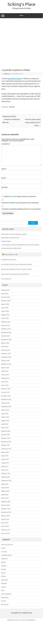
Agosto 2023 (5, 367)
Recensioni (4, 580)
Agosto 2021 (5, 452)
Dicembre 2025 (6, 300)
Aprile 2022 (4, 424)
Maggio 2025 (5, 314)
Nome (4, 169)
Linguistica (4, 558)
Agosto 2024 (5, 343)
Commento (6, 144)
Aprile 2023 (4, 381)
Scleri (3, 590)
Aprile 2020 (4, 494)
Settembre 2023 (6, 364)
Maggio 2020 (5, 491)
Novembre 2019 (6, 512)
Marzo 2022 (5, 427)
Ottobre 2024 (5, 336)
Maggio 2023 (5, 378)
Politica (3, 576)
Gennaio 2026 (5, 297)
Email (4, 178)
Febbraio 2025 (5, 322)
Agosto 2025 (5, 304)
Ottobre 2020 (5, 477)
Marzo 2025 (5, 318)
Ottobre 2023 (5, 360)
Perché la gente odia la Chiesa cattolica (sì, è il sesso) (32, 122)
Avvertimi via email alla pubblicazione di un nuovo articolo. (21, 209)
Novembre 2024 (6, 332)
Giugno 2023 (5, 374)
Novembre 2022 (6, 399)
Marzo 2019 (5, 526)
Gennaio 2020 (5, 505)
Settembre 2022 (6, 406)
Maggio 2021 (5, 463)
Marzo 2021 (5, 470)
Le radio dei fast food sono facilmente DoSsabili (16, 264)
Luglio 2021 (4, 455)
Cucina (3, 548)
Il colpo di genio (6, 241)
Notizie (3, 562)
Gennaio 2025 (5, 325)
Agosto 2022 (5, 410)
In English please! (6, 555)
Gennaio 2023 (5, 392)
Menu (21, 15)
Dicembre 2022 (6, 396)
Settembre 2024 (6, 339)
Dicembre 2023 (6, 353)
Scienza (3, 587)
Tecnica (3, 601)
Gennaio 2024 (5, 350)
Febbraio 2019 (5, 530)
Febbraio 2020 (5, 501)
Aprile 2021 (4, 466)
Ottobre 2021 (5, 445)
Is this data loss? (6, 279)
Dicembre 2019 (6, 508)
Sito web (4, 187)
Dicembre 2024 (6, 329)
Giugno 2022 (5, 417)
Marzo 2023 (5, 385)
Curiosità (12, 107)
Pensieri (3, 569)
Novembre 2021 (6, 441)
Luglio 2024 (4, 346)
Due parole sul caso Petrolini (10, 237)
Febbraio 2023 (5, 389)
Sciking (6, 74)
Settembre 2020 (6, 480)
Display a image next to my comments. (20, 196)
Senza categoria (6, 594)
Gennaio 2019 (5, 533)
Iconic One (10, 620)
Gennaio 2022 (5, 434)
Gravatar (13, 196)
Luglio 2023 (4, 371)
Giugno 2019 (5, 519)
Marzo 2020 (5, 498)
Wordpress (31, 620)
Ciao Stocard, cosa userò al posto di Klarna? (15, 274)
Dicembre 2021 (6, 438)
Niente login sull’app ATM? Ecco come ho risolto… (17, 269)
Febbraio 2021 (5, 473)
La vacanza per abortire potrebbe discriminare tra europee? (20, 244)
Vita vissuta (4, 604)
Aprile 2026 (4, 293)
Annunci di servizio (7, 544)
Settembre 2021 (6, 449)
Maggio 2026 (5, 290)
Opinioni (3, 565)
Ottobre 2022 (5, 403)
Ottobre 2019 (5, 515)
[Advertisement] (21, 42)
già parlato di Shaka (14, 78)
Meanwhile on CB (11, 254)
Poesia (3, 573)
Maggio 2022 (5, 420)
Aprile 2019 (4, 523)
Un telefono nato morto (8, 259)
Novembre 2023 (6, 357)
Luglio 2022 (4, 413)
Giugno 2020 (5, 487)
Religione (4, 583)
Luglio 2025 (4, 307)
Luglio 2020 (4, 484)
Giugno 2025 (5, 311)
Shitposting (4, 597)
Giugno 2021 (5, 459)
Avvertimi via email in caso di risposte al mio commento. (20, 203)
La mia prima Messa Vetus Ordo (11, 248)
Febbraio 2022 (5, 431)
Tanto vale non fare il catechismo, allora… (14, 234)
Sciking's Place (21, 4)
